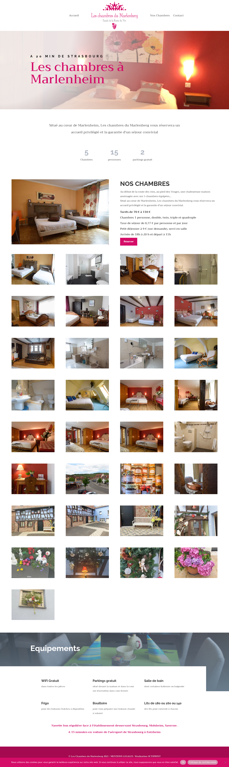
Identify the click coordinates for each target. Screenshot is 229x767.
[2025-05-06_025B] (87, 368)
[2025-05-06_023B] (33, 368)
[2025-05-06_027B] (141, 368)
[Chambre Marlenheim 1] (195, 535)
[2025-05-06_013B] (33, 326)
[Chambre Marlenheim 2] (33, 619)
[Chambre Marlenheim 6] (33, 577)
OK (183, 762)
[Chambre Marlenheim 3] (195, 577)
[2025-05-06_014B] (87, 326)
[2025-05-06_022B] (195, 326)
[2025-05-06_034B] (33, 409)
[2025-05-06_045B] (87, 451)
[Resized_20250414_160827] (87, 535)
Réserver (129, 241)
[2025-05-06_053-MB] (33, 493)
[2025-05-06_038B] (87, 409)
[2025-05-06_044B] (33, 451)
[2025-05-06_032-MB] (195, 368)
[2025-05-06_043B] (195, 409)
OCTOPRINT (154, 756)
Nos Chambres (160, 16)
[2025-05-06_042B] (141, 409)
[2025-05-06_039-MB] (87, 493)
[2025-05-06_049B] (195, 451)
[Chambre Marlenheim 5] (87, 577)
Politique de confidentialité (202, 762)
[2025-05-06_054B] (195, 493)
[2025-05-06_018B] (141, 493)
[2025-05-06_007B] (87, 284)
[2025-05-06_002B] (33, 284)
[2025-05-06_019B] (141, 326)
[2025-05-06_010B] (141, 284)
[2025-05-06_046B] (141, 451)
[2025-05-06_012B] (195, 284)
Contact (178, 16)
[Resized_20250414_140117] (33, 535)
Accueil (74, 16)
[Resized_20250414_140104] (141, 535)
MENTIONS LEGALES (122, 756)
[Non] (225, 762)
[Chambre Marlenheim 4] (141, 577)
